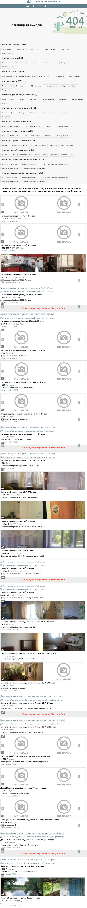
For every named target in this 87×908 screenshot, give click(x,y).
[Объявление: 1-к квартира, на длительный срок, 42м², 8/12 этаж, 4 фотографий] (21, 380)
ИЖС (4, 126)
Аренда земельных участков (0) (17, 131)
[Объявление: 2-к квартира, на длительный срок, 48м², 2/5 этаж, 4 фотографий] (27, 427)
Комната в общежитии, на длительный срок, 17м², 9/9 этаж (27, 622)
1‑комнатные (6, 49)
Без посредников (8, 53)
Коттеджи (22, 99)
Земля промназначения (32, 126)
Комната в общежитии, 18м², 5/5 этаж (17, 568)
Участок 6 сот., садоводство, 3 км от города (20, 898)
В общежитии (7, 76)
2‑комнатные (20, 49)
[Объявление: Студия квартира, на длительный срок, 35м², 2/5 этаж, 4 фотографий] (21, 412)
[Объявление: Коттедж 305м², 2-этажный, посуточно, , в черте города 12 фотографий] (21, 754)
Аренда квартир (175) (12, 58)
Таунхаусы (33, 99)
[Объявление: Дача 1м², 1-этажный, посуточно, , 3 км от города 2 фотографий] (27, 860)
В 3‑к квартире (59, 76)
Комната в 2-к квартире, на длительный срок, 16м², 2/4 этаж (27, 683)
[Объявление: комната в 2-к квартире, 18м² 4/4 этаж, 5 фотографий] (42, 490)
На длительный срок (50, 63)
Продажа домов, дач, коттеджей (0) (19, 95)
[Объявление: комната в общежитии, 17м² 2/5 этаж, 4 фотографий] (42, 548)
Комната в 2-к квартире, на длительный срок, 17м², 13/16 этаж (28, 654)
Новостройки (64, 49)
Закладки (39, 6)
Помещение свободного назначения (55, 164)
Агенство (48, 126)
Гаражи (4, 145)
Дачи (12, 99)
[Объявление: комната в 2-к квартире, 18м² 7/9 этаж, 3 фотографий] (42, 519)
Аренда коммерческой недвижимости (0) (22, 173)
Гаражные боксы (40, 145)
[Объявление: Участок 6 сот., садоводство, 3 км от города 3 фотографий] (42, 896)
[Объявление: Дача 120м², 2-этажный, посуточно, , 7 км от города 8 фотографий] (21, 786)
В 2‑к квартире (44, 76)
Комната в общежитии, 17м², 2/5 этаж (17, 551)
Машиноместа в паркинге (21, 145)
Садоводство (14, 126)
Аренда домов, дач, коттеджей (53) (19, 108)
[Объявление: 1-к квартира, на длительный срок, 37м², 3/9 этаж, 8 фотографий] (27, 454)
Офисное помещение (9, 164)
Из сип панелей (77, 99)
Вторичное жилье (49, 49)
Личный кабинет (53, 6)
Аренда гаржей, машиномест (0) (18, 150)
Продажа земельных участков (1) (18, 122)
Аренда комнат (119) (12, 81)
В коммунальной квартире (25, 76)
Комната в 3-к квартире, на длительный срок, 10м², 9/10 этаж (28, 727)
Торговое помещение (29, 164)
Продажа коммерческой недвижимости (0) (23, 160)
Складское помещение (10, 168)
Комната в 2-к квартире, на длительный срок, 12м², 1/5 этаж (27, 703)
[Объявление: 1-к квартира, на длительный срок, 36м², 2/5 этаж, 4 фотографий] (21, 348)
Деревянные (63, 99)
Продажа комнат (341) (13, 72)
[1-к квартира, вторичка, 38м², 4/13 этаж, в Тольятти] (21, 243)
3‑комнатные (33, 49)
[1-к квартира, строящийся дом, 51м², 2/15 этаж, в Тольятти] (26, 288)
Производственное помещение (34, 168)
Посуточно (65, 63)
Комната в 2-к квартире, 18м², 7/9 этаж (18, 521)
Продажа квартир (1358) (14, 45)
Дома (4, 99)
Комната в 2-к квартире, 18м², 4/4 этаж (18, 492)
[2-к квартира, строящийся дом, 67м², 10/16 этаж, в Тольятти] (27, 314)
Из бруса (5, 103)
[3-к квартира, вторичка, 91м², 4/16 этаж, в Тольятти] (21, 214)
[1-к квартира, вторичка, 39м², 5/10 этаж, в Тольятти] (21, 272)
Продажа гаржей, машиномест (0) (18, 141)
